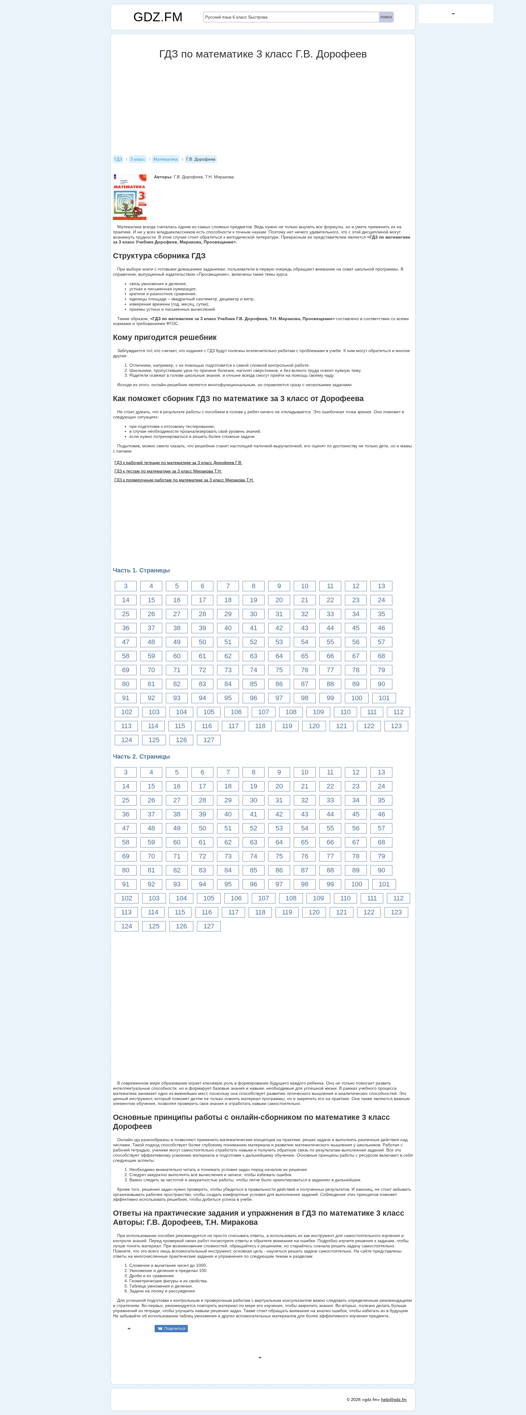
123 (396, 726)
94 (202, 698)
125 (154, 740)
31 (279, 614)
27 (177, 614)
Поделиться (174, 1328)
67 (355, 656)
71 (177, 670)
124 (126, 740)
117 (233, 726)
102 (126, 712)
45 (355, 628)
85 (253, 684)
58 (125, 656)
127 (208, 740)
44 (330, 628)
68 (381, 656)
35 (381, 614)
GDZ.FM (158, 17)
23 (355, 600)
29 (228, 614)
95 (228, 698)
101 (384, 698)
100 (356, 698)
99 (330, 698)
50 (202, 642)
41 (253, 628)
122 (368, 726)
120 (314, 726)
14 (125, 600)
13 (381, 586)
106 (236, 712)
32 (304, 614)
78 (355, 670)
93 (177, 698)
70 (151, 670)
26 (151, 614)
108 (291, 712)
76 (304, 670)
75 (279, 670)
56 (355, 642)
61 (202, 656)
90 (381, 684)
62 (228, 656)
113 (126, 726)
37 (151, 628)
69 (125, 670)
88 (330, 684)
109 (318, 712)
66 (330, 656)
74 (253, 670)
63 (253, 656)
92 (151, 698)
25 (125, 614)
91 (125, 698)
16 (177, 600)
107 (263, 712)
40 (228, 628)
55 (330, 642)
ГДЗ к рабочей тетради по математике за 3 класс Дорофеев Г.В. (178, 462)
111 (372, 712)
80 (125, 684)
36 (125, 628)
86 (279, 684)
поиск (386, 16)
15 (151, 600)
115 (180, 726)
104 (181, 712)
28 (202, 614)
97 (279, 698)
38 (177, 628)
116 (207, 726)
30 (253, 614)
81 (151, 684)
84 (228, 684)
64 (279, 656)
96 (253, 698)
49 (177, 642)
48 (151, 642)
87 (304, 684)
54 (304, 642)
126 (181, 740)
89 (355, 684)
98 (304, 698)
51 (228, 642)
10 (304, 586)
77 (330, 670)
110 (345, 712)
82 (177, 684)
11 (330, 586)
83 (202, 684)
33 (330, 614)
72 (202, 670)
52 (253, 642)
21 (304, 600)
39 (202, 628)
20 (279, 600)
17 (202, 600)
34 (355, 614)
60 (177, 656)
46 (381, 628)
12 (355, 586)
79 (381, 670)
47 (125, 642)
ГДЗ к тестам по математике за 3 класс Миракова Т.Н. (168, 471)
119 (287, 726)
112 (398, 712)
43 (304, 628)
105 (208, 712)
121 (341, 726)
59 (151, 656)
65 (304, 656)
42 (279, 628)
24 (381, 600)
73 (228, 670)
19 (253, 600)
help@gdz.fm (394, 1399)
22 (330, 600)
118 (260, 726)
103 (154, 712)
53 (279, 642)
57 (381, 642)
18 (228, 600)
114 (153, 726)
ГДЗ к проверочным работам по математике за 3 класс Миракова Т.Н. (184, 479)
